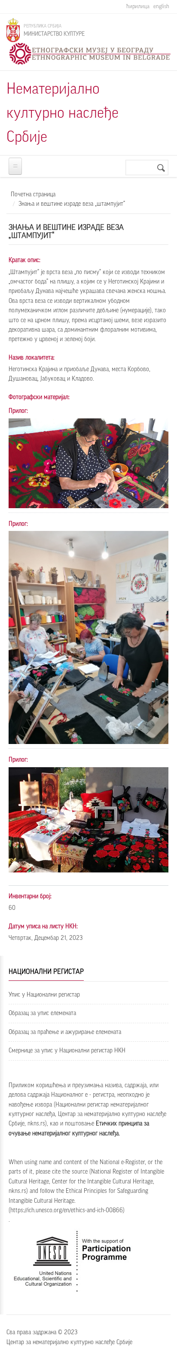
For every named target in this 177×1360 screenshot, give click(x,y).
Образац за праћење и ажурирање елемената (65, 1032)
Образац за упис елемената (42, 1013)
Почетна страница (33, 195)
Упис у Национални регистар (44, 995)
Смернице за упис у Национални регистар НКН (67, 1051)
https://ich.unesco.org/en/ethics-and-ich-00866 (66, 1211)
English (161, 6)
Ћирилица (138, 6)
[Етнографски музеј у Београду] (90, 53)
